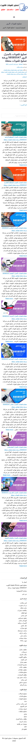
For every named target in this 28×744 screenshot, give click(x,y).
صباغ (25, 716)
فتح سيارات (23, 628)
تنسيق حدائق (23, 682)
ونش (25, 714)
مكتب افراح (23, 654)
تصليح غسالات (23, 693)
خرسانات (24, 652)
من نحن (24, 594)
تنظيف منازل (23, 649)
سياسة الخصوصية (21, 591)
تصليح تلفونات (13, 70)
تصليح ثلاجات (23, 696)
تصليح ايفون (20, 70)
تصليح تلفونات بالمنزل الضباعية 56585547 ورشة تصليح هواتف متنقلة (14, 360)
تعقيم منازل (23, 662)
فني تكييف (24, 659)
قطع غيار (24, 729)
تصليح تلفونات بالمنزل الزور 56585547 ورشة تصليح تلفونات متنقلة (14, 57)
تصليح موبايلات (19, 74)
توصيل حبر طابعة (22, 724)
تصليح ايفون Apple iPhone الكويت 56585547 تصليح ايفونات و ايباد (16, 586)
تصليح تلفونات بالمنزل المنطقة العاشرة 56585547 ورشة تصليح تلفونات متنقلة (15, 184)
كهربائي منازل (23, 620)
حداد (25, 701)
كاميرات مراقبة (22, 623)
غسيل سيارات (23, 709)
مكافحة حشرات (22, 610)
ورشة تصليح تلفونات (11, 74)
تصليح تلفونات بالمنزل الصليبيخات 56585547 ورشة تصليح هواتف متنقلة (15, 448)
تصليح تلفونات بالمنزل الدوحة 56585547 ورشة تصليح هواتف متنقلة (15, 317)
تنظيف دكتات (23, 667)
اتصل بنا (24, 582)
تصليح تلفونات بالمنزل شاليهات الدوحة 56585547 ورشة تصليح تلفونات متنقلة (15, 539)
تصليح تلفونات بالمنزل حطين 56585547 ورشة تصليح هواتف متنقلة (15, 405)
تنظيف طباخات (22, 670)
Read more (23, 165)
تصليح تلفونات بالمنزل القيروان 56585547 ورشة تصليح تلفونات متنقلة (14, 494)
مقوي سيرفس (22, 618)
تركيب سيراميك (22, 630)
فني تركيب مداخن (21, 704)
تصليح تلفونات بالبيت (19, 72)
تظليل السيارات (22, 675)
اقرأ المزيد (24, 105)
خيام (25, 726)
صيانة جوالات (20, 67)
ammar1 (21, 64)
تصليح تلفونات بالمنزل (9, 72)
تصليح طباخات (23, 672)
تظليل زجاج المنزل (21, 719)
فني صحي (24, 615)
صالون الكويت (23, 657)
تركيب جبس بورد (22, 677)
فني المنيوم (23, 706)
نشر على (12, 64)
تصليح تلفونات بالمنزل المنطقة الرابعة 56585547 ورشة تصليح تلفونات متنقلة (15, 138)
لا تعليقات (24, 76)
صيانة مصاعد (23, 638)
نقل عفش (24, 625)
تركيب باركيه (23, 633)
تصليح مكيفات (23, 711)
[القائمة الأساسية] (14, 17)
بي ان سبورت (23, 605)
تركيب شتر (23, 636)
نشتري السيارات (22, 665)
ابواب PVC (23, 641)
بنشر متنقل (23, 608)
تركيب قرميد (23, 721)
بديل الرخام (23, 685)
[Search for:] (14, 116)
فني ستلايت (23, 603)
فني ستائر (24, 680)
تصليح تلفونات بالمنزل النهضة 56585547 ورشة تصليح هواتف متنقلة (15, 274)
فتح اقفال (24, 613)
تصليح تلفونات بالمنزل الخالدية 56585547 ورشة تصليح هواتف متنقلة (14, 229)
